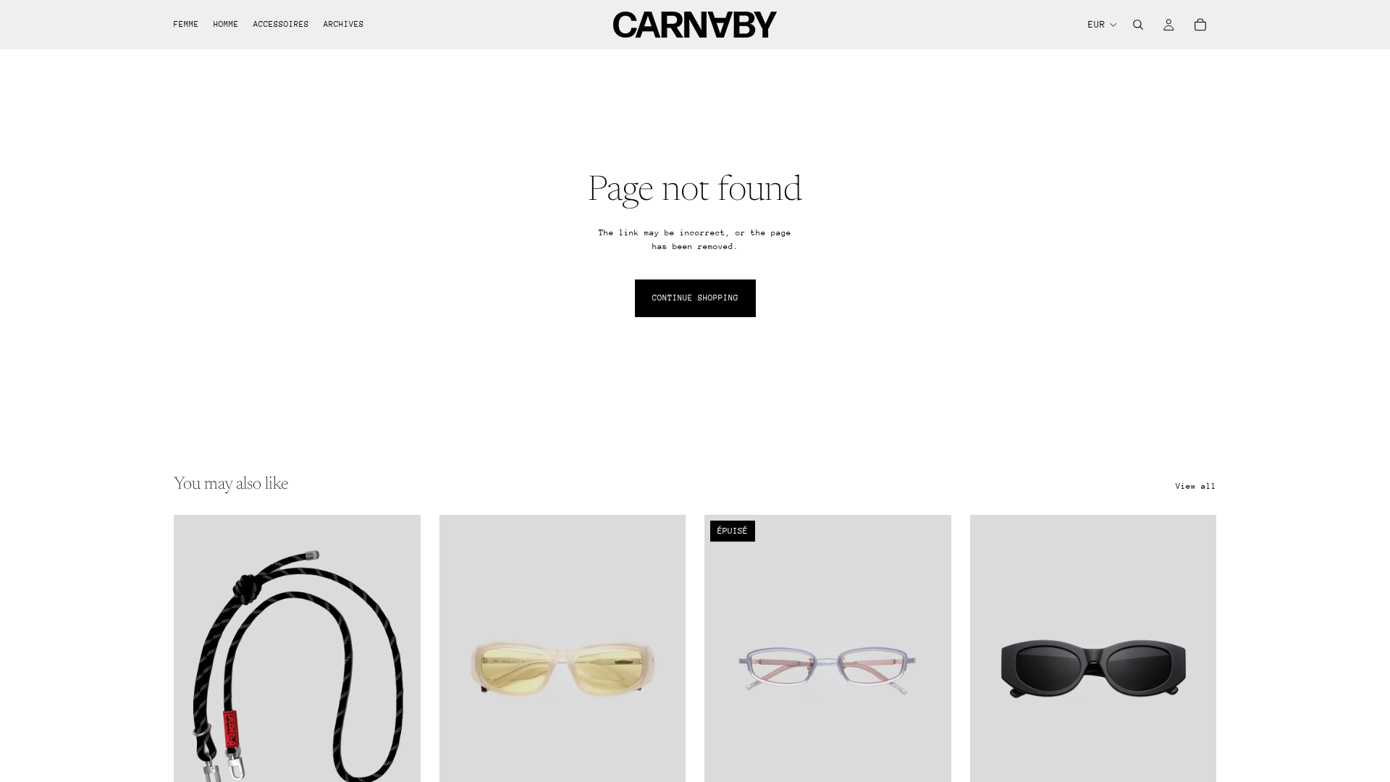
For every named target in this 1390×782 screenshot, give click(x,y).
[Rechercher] (1138, 25)
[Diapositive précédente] (461, 669)
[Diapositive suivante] (664, 669)
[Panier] (1200, 25)
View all (1196, 486)
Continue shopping (695, 298)
